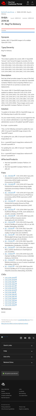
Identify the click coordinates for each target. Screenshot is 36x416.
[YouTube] (25, 338)
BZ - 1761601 (9, 266)
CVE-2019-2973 (10, 286)
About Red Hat (5, 389)
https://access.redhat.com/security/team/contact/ (14, 323)
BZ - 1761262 (9, 241)
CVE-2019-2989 (10, 301)
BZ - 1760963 (9, 176)
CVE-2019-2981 (10, 292)
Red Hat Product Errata (7, 12)
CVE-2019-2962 (10, 282)
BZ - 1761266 (9, 247)
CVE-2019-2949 (10, 280)
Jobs (20, 389)
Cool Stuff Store (23, 395)
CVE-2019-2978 (10, 290)
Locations (21, 391)
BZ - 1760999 (9, 216)
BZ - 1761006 (9, 222)
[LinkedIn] (21, 338)
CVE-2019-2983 (10, 294)
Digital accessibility (24, 409)
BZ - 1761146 (9, 228)
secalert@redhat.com (24, 320)
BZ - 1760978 (9, 193)
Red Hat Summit (5, 397)
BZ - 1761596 (9, 260)
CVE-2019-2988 (10, 299)
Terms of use (22, 407)
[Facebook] (29, 338)
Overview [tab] (3, 30)
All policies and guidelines (7, 409)
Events (3, 391)
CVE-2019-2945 (10, 278)
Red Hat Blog (22, 393)
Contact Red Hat (5, 393)
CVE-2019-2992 (10, 303)
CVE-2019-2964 (10, 284)
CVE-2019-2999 (10, 305)
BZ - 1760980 (9, 201)
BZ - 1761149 (9, 235)
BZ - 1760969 (9, 184)
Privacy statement (5, 407)
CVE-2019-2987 (10, 297)
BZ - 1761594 (9, 254)
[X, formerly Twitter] (34, 338)
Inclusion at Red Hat (6, 395)
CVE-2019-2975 (10, 288)
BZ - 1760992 (9, 210)
